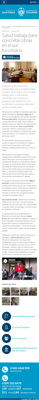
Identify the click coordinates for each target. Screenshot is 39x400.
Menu (34, 2)
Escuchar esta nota (11, 57)
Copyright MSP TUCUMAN (30, 399)
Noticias (8, 26)
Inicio (3, 26)
